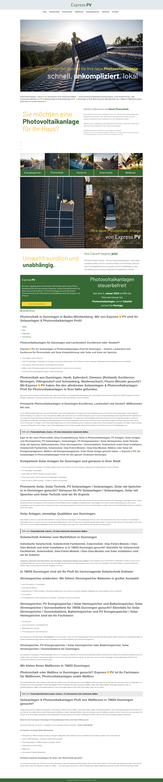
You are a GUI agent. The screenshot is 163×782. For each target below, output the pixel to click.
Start (45, 12)
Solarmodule (67, 12)
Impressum (84, 780)
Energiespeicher (92, 12)
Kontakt (115, 12)
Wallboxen (79, 12)
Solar (23, 330)
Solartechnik (26, 333)
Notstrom (105, 12)
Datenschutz (89, 780)
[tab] (82, 142)
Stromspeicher (26, 336)
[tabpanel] (81, 232)
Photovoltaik (54, 12)
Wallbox (24, 326)
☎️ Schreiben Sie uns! (27, 311)
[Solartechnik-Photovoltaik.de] (81, 5)
